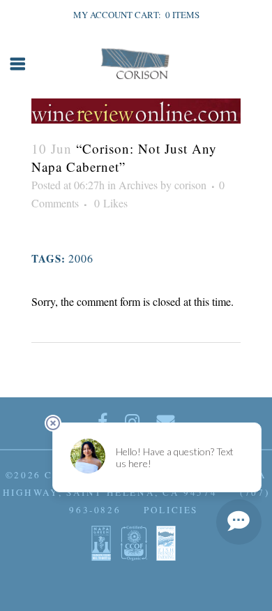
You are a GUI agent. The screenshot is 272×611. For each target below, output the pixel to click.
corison (190, 184)
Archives (138, 184)
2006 (80, 258)
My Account (103, 14)
